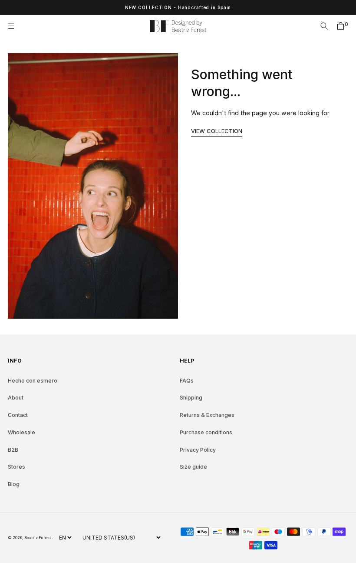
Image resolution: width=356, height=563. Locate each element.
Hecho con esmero (32, 380)
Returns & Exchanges (207, 415)
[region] (178, 7)
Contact (18, 415)
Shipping (191, 397)
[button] (13, 26)
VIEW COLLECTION (216, 130)
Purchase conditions (206, 432)
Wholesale (21, 432)
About (15, 397)
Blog (14, 484)
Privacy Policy (198, 449)
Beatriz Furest (38, 537)
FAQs (187, 380)
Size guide (193, 466)
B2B (13, 449)
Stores (16, 466)
